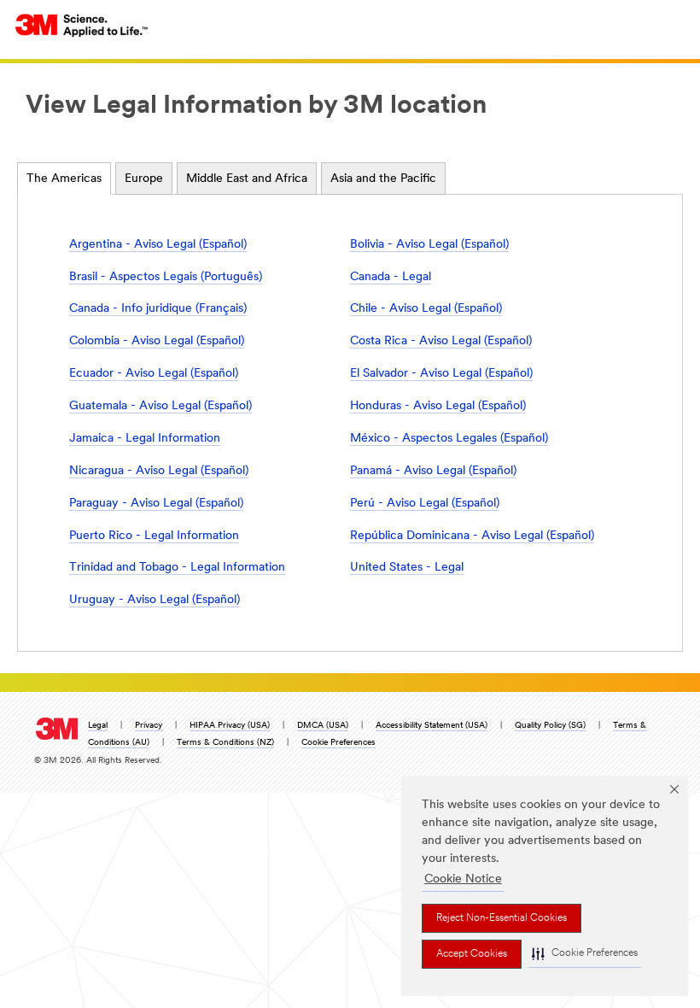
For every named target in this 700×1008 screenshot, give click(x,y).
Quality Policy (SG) (550, 725)
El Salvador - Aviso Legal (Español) (441, 373)
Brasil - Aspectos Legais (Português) (165, 277)
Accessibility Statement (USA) (431, 725)
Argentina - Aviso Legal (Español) (158, 244)
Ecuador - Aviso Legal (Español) (153, 373)
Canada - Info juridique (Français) (158, 308)
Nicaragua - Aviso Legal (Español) (158, 471)
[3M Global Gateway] (82, 25)
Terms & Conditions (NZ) (225, 742)
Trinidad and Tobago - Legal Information (177, 567)
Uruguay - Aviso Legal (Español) (154, 600)
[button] (584, 954)
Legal (98, 725)
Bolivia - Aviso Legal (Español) (429, 244)
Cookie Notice (463, 879)
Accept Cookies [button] (471, 954)
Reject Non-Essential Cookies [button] (501, 918)
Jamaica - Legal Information (144, 438)
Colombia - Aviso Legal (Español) (156, 341)
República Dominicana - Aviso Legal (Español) (472, 536)
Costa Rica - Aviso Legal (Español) (441, 341)
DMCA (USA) (322, 725)
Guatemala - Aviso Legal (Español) (160, 406)
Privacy (148, 725)
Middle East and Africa (246, 179)
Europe (144, 179)
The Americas (64, 179)
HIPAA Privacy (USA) (230, 725)
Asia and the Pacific (383, 179)
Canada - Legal (390, 277)
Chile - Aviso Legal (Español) (426, 308)
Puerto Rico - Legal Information (154, 536)
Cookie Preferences (338, 742)
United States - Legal (407, 567)
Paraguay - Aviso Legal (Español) (156, 503)
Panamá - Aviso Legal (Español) (433, 471)
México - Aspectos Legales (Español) (449, 438)
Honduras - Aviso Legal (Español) (438, 406)
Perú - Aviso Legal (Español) (424, 503)
